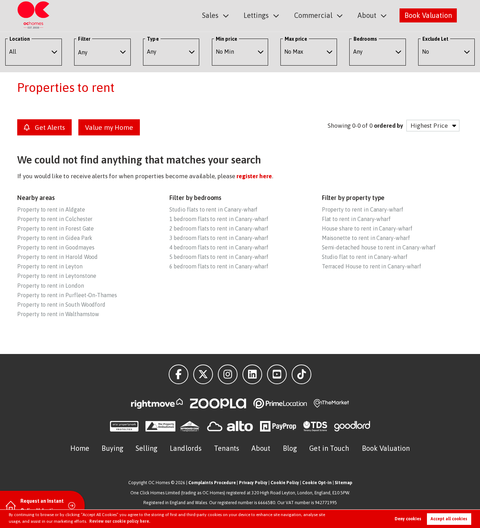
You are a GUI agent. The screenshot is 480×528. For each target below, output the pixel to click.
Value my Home (109, 127)
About (367, 15)
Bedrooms (365, 39)
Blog (290, 448)
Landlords (186, 448)
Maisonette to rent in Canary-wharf (366, 238)
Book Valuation (428, 15)
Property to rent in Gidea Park (54, 238)
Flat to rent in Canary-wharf (356, 219)
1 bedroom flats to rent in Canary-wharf (218, 219)
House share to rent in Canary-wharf (367, 228)
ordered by (388, 125)
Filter (84, 39)
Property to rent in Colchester (54, 219)
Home (79, 448)
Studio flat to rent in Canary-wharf (365, 257)
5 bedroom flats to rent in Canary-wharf (218, 257)
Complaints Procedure (212, 482)
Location (19, 39)
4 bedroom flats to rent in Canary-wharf (218, 247)
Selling (146, 448)
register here (254, 176)
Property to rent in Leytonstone (56, 276)
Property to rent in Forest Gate (55, 228)
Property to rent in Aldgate (51, 209)
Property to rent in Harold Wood (57, 257)
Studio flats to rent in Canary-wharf (213, 209)
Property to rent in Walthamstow (58, 314)
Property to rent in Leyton (50, 266)
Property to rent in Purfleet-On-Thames (67, 295)
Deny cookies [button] (408, 518)
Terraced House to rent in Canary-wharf (371, 266)
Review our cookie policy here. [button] (119, 521)
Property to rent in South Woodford (61, 304)
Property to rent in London (50, 285)
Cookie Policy (285, 482)
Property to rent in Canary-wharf (362, 209)
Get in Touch (329, 448)
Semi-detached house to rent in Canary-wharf (379, 247)
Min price (226, 39)
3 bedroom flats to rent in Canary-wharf (218, 238)
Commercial (313, 15)
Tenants (226, 448)
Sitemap (343, 482)
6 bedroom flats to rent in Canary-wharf (218, 266)
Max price (296, 39)
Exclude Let (435, 39)
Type (152, 39)
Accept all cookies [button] (448, 518)
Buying (112, 448)
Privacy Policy (253, 482)
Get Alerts (49, 127)
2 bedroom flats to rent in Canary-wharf (218, 228)
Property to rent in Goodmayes (55, 247)
